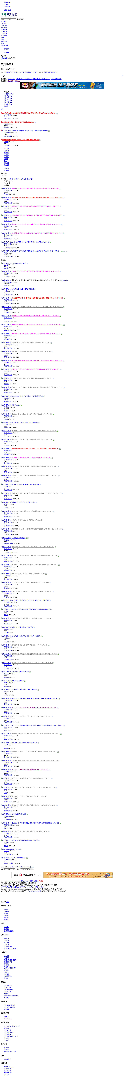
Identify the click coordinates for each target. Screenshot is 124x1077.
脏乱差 (50, 72)
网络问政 (4, 27)
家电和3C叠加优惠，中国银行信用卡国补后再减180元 (18, 122)
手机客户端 (4, 45)
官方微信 (7, 6)
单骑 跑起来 (15, 405)
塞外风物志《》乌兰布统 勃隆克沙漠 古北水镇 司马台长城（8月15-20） (33, 547)
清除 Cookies (24, 881)
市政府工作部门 (8, 1066)
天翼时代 (6, 1049)
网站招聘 (9, 887)
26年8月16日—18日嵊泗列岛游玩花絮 (23, 289)
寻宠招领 (6, 944)
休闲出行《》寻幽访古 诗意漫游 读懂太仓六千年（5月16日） (30, 645)
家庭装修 (6, 927)
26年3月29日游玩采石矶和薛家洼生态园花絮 (25, 840)
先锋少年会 (24, 72)
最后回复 (6, 170)
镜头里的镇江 (8, 991)
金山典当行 (7, 401)
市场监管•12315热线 (10, 948)
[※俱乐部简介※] (7, 242)
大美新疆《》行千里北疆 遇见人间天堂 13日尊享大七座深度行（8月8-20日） (34, 466)
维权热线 (6, 1047)
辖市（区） (7, 1074)
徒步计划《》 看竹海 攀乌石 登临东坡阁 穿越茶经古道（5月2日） (31, 778)
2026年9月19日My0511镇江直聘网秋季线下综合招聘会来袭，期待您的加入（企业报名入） (29, 113)
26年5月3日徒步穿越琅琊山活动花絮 (22, 627)
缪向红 (6, 285)
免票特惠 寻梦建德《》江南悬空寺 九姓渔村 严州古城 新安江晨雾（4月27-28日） (36, 734)
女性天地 (6, 913)
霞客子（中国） (8, 863)
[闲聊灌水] (5, 849)
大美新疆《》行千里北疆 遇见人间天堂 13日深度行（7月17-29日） (31, 457)
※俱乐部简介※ (8, 94)
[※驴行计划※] (6, 188)
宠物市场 (6, 970)
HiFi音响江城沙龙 (9, 1005)
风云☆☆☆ (17, 72)
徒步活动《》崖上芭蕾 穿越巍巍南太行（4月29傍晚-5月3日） (30, 831)
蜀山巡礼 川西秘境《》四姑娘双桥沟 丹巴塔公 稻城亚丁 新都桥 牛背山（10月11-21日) (37, 233)
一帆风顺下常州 (8, 543)
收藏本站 (7, 2)
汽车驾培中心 (8, 1018)
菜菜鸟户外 (10, 72)
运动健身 (6, 972)
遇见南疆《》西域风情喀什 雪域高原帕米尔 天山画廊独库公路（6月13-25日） (35, 564)
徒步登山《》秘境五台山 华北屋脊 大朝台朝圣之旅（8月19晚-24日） (32, 414)
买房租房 (4, 31)
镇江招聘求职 (8, 962)
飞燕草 (46, 72)
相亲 (2, 39)
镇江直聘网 (7, 115)
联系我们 (22, 887)
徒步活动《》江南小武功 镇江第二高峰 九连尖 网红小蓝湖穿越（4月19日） (34, 707)
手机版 (41, 881)
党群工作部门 (8, 1070)
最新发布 (6, 168)
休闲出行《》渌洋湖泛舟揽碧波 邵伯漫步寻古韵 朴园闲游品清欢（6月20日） (35, 556)
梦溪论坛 (4, 58)
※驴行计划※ (8, 96)
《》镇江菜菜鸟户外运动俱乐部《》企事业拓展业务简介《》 (31, 242)
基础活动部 (7, 282)
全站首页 (3, 23)
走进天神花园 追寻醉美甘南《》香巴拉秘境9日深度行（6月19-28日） (32, 618)
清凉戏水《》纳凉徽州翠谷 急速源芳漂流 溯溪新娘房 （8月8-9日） (32, 351)
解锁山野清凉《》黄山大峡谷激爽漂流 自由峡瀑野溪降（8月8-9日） (32, 378)
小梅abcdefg (7, 816)
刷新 (2, 109)
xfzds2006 (7, 427)
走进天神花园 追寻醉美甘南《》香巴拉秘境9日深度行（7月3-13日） (32, 591)
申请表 (41, 887)
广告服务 (35, 887)
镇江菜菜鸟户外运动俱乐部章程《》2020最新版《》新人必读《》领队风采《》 (36, 251)
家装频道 (6, 155)
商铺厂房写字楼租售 (10, 968)
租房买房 (6, 157)
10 (25, 866)
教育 (2, 37)
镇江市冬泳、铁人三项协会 (12, 1026)
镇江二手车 (7, 966)
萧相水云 (55, 72)
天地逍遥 (6, 410)
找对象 (6, 159)
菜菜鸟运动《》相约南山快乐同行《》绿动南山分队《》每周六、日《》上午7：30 (36, 280)
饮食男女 (6, 940)
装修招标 (6, 929)
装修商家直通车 (8, 931)
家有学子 (6, 49)
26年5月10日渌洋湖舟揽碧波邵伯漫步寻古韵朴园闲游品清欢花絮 (31, 609)
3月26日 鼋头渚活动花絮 (19, 857)
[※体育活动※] (6, 263)
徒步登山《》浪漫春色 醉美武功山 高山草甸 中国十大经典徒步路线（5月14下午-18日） (38, 725)
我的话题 (29, 179)
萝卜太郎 (6, 445)
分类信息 (6, 165)
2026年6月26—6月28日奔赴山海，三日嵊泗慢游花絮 (27, 396)
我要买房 (6, 942)
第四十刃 (6, 384)
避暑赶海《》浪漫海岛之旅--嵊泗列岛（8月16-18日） (27, 520)
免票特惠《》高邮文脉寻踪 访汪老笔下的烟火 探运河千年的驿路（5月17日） (35, 654)
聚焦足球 (6, 1028)
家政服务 (6, 163)
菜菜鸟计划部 (32, 72)
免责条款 (16, 887)
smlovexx (6, 851)
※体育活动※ (8, 104)
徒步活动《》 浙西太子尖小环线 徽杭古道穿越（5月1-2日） (29, 796)
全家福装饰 (7, 145)
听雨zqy (6, 674)
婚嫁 (2, 43)
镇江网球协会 (8, 1034)
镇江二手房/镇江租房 (10, 960)
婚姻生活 (6, 917)
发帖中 (6, 124)
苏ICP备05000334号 (35, 891)
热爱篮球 (6, 1038)
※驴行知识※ (8, 100)
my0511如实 (7, 133)
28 (67, 280)
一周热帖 (10, 179)
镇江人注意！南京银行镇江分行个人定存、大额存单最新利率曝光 (28, 131)
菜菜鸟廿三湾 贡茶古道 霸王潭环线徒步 (23, 502)
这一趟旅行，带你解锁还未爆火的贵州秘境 (24, 689)
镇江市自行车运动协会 (11, 1036)
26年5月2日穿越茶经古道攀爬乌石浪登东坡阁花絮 (26, 636)
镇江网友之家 (33, 881)
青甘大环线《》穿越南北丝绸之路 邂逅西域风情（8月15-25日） (31, 582)
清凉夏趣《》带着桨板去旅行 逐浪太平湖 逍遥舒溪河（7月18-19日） (32, 439)
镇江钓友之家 (8, 985)
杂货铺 (6, 978)
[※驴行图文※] (6, 289)
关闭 (7, 902)
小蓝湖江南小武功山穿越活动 (20, 672)
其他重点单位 (8, 1072)
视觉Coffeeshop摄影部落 (11, 995)
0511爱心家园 (8, 946)
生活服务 (4, 35)
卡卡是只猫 (7, 854)
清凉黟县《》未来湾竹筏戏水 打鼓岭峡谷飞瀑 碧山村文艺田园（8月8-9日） (34, 431)
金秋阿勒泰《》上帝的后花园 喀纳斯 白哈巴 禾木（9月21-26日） (31, 342)
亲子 (2, 41)
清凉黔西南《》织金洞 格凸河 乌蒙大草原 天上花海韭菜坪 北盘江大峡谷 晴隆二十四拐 (37, 387)
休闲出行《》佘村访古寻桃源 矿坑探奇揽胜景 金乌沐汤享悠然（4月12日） (34, 805)
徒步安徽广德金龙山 (18, 680)
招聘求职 (4, 29)
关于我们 (3, 887)
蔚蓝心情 (6, 504)
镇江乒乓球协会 (8, 1032)
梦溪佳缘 (6, 919)
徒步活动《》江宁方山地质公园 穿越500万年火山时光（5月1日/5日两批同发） (35, 698)
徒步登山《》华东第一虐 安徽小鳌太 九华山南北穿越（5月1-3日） (31, 716)
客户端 (6, 4)
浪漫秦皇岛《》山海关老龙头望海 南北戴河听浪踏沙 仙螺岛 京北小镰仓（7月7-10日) (37, 529)
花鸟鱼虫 (6, 997)
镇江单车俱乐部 (8, 989)
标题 (2, 21)
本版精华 (17, 179)
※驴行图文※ (8, 98)
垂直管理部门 (8, 1068)
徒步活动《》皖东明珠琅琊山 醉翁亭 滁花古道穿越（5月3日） (30, 769)
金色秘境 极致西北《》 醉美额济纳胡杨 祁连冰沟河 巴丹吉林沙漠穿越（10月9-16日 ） (37, 215)
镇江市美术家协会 (9, 1007)
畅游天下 (6, 993)
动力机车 (6, 1040)
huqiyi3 (6, 265)
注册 (9, 10)
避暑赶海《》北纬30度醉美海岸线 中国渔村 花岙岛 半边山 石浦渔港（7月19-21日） (36, 493)
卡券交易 (6, 974)
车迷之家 (6, 1016)
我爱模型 (6, 1009)
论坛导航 (4, 25)
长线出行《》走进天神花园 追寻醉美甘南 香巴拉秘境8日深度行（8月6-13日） (35, 475)
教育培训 (6, 964)
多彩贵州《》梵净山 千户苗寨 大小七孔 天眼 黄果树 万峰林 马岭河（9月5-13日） (36, 369)
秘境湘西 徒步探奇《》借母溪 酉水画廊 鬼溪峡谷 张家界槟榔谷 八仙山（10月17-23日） (38, 197)
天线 (5, 508)
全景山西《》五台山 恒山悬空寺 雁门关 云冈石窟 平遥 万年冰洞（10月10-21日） (36, 188)
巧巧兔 (6, 291)
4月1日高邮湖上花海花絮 (19, 814)
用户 (5, 21)
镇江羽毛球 (7, 1030)
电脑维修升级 (8, 976)
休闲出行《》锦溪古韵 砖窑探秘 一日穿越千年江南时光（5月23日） (32, 663)
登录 (5, 10)
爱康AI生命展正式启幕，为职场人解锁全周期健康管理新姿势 (20, 140)
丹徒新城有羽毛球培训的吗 (20, 263)
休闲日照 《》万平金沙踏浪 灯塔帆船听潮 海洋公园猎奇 (28, 573)
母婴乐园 (6, 52)
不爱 (5, 72)
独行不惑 (6, 407)
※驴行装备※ (8, 102)
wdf (5, 730)
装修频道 (4, 33)
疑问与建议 (7, 1059)
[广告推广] (5, 131)
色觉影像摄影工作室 (10, 1051)
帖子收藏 (23, 179)
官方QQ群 (29, 887)
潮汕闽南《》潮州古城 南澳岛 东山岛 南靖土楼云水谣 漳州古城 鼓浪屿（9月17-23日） (37, 307)
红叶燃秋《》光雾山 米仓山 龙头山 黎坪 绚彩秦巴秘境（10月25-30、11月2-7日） (36, 206)
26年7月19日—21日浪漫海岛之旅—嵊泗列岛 (25, 422)
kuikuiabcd (7, 127)
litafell (5, 828)
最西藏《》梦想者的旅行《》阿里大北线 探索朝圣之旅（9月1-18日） (32, 511)
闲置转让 (6, 958)
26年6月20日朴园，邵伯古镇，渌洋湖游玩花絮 (25, 484)
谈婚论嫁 (6, 911)
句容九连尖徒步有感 (15, 849)
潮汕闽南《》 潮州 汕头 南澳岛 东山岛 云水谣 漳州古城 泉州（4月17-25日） (34, 751)
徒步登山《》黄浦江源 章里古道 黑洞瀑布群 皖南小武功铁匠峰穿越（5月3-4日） (36, 823)
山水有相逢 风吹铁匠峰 (18, 538)
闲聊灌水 (6, 106)
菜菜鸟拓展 (7, 244)
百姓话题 (6, 938)
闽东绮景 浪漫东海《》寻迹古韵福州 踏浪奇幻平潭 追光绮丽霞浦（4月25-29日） (36, 760)
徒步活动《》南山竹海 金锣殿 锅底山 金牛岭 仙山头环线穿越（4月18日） (34, 787)
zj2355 (6, 419)
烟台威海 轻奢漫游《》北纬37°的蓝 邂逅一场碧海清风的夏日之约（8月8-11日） (35, 448)
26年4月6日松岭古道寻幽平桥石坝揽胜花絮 (24, 742)
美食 (6, 41)
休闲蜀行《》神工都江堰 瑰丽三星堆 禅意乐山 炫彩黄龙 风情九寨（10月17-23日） (36, 224)
